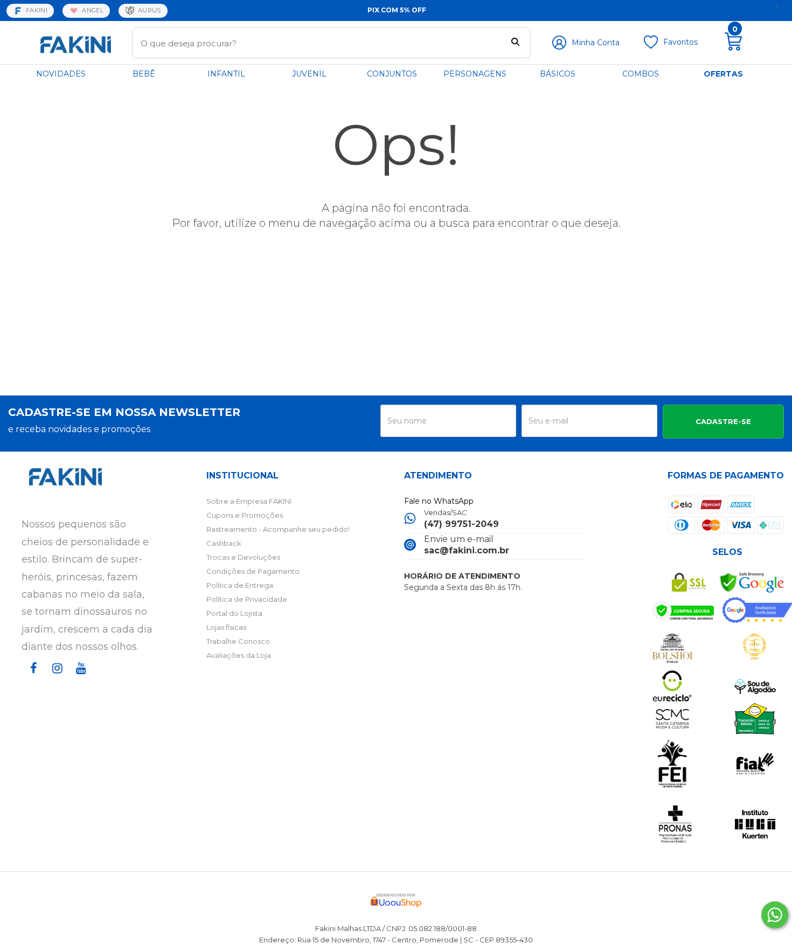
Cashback (223, 543)
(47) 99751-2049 (461, 524)
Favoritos (680, 42)
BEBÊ (144, 74)
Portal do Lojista (234, 613)
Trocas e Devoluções (243, 557)
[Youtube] (78, 678)
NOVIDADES (61, 74)
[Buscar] (515, 43)
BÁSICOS (557, 74)
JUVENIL (309, 74)
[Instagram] (55, 678)
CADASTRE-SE (723, 421)
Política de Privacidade (246, 599)
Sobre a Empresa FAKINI (248, 501)
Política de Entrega (239, 585)
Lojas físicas (226, 627)
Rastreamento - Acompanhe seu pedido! (278, 529)
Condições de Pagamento (253, 571)
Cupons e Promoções (244, 515)
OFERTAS (723, 74)
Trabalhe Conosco (238, 641)
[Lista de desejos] (651, 46)
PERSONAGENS (474, 74)
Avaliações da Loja (238, 655)
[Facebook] (31, 678)
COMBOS (640, 74)
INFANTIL (226, 74)
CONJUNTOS (392, 74)
